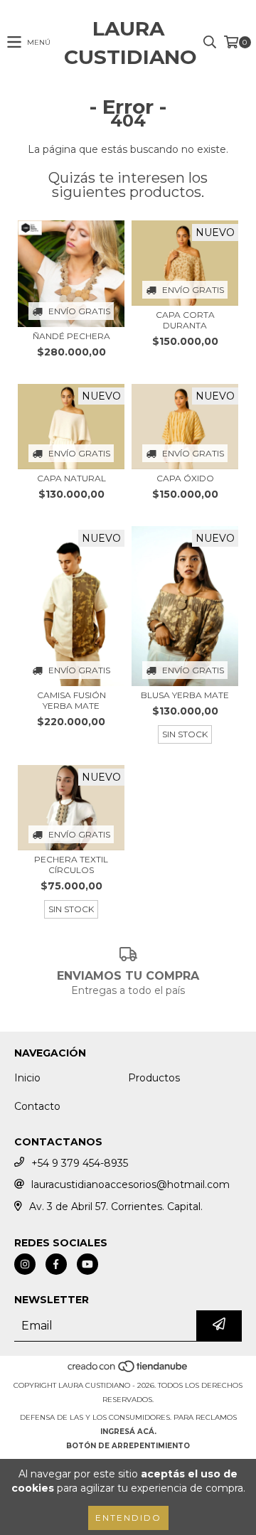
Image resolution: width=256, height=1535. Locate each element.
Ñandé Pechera (71, 336)
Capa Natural (71, 478)
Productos (154, 1077)
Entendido (128, 1517)
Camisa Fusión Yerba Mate (71, 700)
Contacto (37, 1106)
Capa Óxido (185, 478)
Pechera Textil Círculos (71, 864)
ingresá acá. (128, 1431)
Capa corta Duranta (185, 320)
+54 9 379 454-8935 (79, 1163)
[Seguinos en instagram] (25, 1264)
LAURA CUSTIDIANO (128, 42)
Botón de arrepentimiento (128, 1445)
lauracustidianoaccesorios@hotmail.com (130, 1184)
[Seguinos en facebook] (56, 1264)
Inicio (27, 1077)
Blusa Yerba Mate (185, 695)
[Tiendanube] (128, 1371)
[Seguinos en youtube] (87, 1264)
